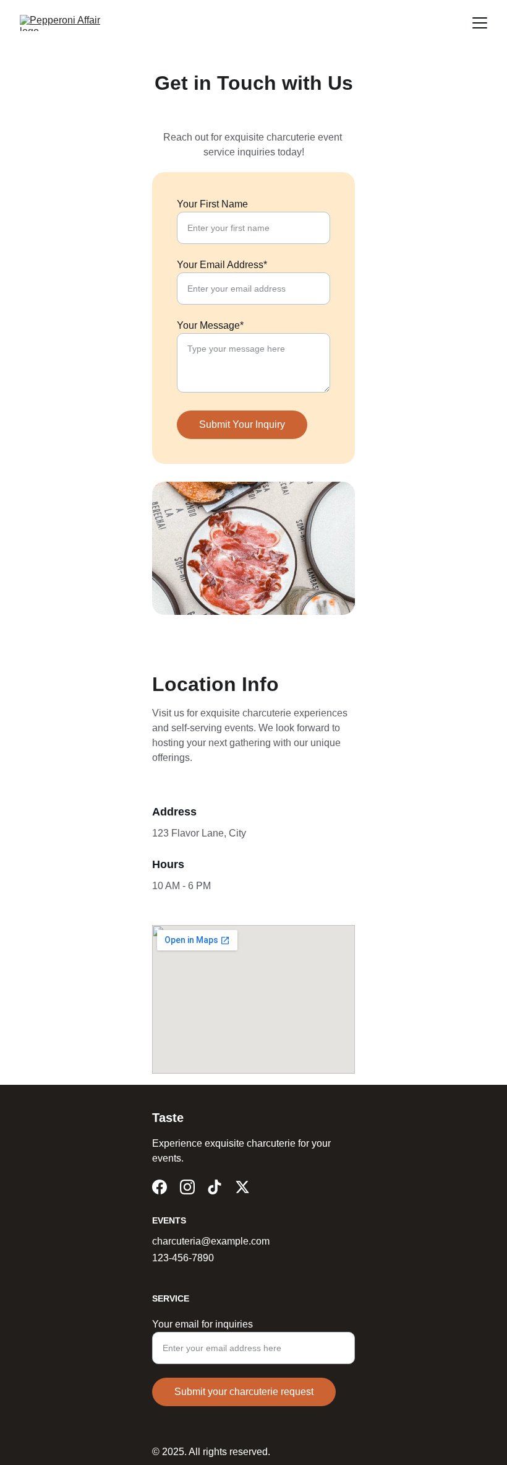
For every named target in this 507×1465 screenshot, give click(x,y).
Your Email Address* (222, 264)
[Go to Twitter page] (242, 1187)
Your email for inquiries (202, 1324)
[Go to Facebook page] (159, 1187)
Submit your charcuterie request (243, 1391)
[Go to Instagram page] (187, 1187)
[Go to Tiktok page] (214, 1187)
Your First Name (212, 204)
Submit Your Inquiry (242, 424)
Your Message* (210, 325)
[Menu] (479, 22)
